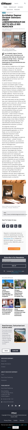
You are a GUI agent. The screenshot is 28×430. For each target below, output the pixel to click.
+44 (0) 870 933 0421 (8, 402)
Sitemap (22, 420)
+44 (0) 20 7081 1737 (7, 399)
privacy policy (17, 425)
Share (3, 226)
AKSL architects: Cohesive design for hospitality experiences (7, 311)
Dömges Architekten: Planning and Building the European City (18, 293)
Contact (3, 366)
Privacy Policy (17, 271)
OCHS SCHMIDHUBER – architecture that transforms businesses (19, 312)
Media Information (6, 364)
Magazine (17, 9)
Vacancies (4, 380)
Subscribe (15, 350)
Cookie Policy (15, 272)
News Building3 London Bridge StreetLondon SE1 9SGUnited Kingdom (7, 393)
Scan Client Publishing (7, 377)
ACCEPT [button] (15, 427)
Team (2, 374)
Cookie (15, 420)
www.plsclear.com (8, 238)
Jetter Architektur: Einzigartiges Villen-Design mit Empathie (7, 293)
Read (6, 350)
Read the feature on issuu (9, 220)
